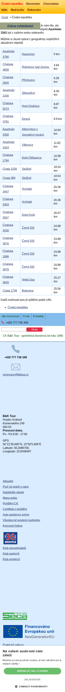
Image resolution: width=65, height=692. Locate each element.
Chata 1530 (10, 168)
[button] (32, 686)
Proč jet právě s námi (16, 486)
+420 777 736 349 (17, 322)
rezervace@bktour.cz (16, 374)
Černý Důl (28, 227)
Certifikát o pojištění (15, 509)
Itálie (4, 9)
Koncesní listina (12, 525)
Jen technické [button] (32, 679)
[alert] (32, 669)
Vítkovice (27, 144)
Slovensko (33, 3)
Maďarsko (17, 9)
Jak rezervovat (10, 316)
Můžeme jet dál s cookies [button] (32, 671)
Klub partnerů (11, 553)
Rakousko (34, 9)
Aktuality (8, 481)
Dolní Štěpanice (32, 157)
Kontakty (38, 316)
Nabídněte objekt (13, 492)
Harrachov (28, 54)
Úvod (4, 17)
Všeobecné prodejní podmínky (21, 520)
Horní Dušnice (31, 106)
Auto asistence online (16, 514)
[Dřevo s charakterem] (15, 618)
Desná (26, 118)
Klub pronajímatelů (14, 548)
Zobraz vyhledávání (20, 25)
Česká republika (12, 3)
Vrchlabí (27, 188)
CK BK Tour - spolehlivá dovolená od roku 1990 (33, 335)
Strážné (26, 168)
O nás (26, 316)
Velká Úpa (28, 279)
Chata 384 (9, 177)
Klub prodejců (11, 559)
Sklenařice (28, 92)
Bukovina (27, 290)
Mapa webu (10, 497)
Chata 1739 (10, 290)
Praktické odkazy (13, 644)
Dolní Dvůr (28, 214)
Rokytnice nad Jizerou (35, 66)
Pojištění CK (10, 503)
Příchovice (28, 80)
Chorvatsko (51, 3)
